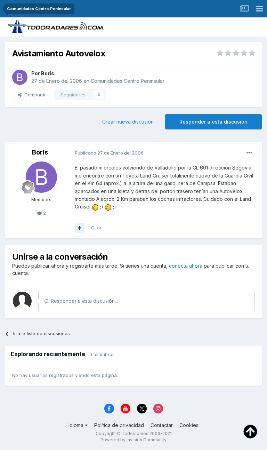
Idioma (76, 425)
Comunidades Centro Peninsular (127, 81)
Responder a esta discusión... (83, 301)
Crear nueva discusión (128, 122)
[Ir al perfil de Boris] (19, 77)
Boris (47, 73)
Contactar (162, 425)
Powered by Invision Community (133, 439)
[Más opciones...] (249, 153)
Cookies (189, 425)
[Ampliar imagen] (95, 207)
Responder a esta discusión (213, 122)
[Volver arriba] (250, 431)
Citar (96, 227)
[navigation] (259, 8)
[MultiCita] (79, 228)
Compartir (34, 94)
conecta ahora (185, 266)
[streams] (244, 8)
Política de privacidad (119, 425)
